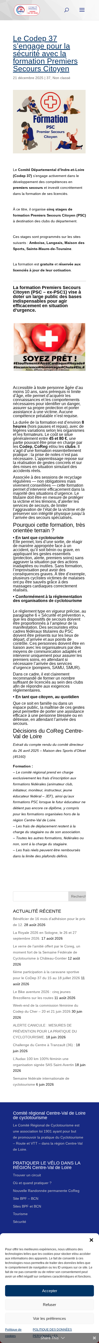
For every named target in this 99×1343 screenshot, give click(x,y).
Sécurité (19, 1222)
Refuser (49, 1304)
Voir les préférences (49, 1318)
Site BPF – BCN (25, 1198)
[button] (91, 1239)
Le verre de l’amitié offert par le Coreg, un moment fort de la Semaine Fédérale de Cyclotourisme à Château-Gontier (46, 952)
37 (48, 78)
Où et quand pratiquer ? (32, 1183)
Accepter (49, 1291)
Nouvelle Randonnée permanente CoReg (46, 1191)
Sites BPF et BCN (27, 1206)
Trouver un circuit (27, 1175)
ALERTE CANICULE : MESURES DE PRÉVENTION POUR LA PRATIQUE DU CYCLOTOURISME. (45, 1031)
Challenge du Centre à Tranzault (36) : (44, 1045)
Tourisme (20, 1214)
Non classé (61, 78)
